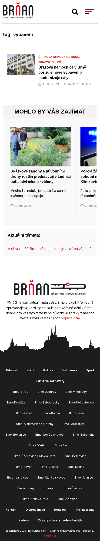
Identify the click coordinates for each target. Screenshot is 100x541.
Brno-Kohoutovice (81, 402)
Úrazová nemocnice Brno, (59, 57)
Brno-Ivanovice (17, 477)
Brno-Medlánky (73, 424)
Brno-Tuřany (25, 488)
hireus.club (50, 535)
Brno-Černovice (75, 456)
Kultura (48, 370)
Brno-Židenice (67, 499)
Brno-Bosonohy (83, 434)
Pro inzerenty (85, 509)
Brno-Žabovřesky (47, 402)
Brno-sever (24, 467)
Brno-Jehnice (84, 477)
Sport (90, 370)
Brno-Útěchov (73, 488)
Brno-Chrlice (49, 467)
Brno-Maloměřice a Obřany (34, 424)
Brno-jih (49, 488)
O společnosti (35, 509)
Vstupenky (69, 370)
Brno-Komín (51, 413)
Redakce (60, 509)
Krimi (30, 370)
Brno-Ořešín (37, 445)
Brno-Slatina (75, 467)
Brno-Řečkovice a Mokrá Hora (34, 456)
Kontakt (11, 509)
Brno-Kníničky (16, 402)
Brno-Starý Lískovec (51, 477)
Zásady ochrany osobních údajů (60, 520)
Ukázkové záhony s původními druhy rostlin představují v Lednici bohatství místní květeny (40, 176)
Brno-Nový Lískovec (49, 434)
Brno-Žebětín (25, 413)
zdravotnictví (49, 62)
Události (11, 370)
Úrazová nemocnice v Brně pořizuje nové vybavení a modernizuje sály (62, 72)
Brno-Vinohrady (76, 391)
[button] (75, 12)
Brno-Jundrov (47, 391)
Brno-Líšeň (76, 413)
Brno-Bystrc (63, 445)
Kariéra (23, 520)
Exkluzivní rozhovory (50, 381)
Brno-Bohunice (16, 434)
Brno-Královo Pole (35, 499)
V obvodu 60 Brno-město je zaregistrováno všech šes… (53, 249)
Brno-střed (20, 391)
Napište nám (70, 318)
